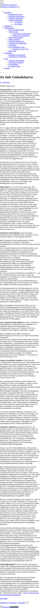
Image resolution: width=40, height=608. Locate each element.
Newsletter (21, 603)
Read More (4, 598)
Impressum (4, 603)
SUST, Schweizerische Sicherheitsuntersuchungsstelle (19, 594)
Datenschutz (13, 603)
